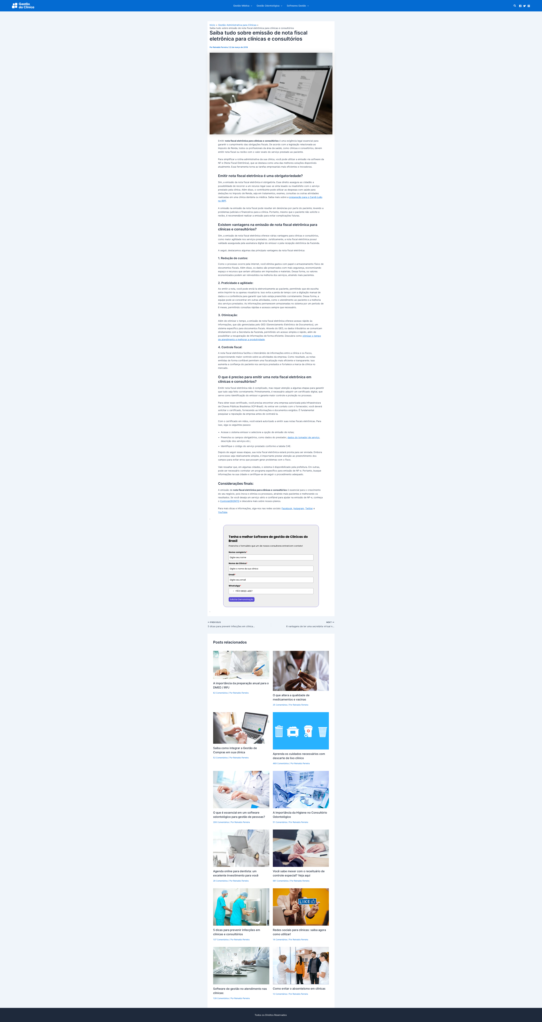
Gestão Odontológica (268, 5)
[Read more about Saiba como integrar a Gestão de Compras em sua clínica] (241, 727)
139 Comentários (221, 998)
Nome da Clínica (238, 563)
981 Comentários (281, 881)
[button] (515, 5)
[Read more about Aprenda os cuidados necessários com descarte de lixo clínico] (301, 730)
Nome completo (238, 552)
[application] (250, 5)
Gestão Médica (241, 5)
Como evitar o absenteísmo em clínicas (299, 988)
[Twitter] (524, 6)
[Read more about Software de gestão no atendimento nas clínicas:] (241, 965)
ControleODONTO (229, 501)
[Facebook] (520, 6)
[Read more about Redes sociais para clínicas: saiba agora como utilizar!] (301, 906)
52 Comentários (220, 757)
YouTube (222, 512)
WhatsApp (235, 585)
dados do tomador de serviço (303, 437)
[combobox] (234, 591)
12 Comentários (280, 994)
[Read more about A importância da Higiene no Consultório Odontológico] (301, 789)
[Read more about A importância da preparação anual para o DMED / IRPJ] (241, 664)
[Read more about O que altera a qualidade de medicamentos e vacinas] (301, 670)
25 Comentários (280, 705)
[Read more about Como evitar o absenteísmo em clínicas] (301, 965)
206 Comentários (221, 822)
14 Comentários (280, 939)
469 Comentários (281, 763)
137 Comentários (221, 939)
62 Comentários (220, 693)
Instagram (298, 508)
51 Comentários (280, 822)
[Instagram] (528, 6)
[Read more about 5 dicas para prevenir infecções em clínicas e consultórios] (241, 906)
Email (232, 574)
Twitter (309, 508)
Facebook (287, 508)
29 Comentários (220, 881)
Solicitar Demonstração (241, 599)
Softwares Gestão (296, 5)
